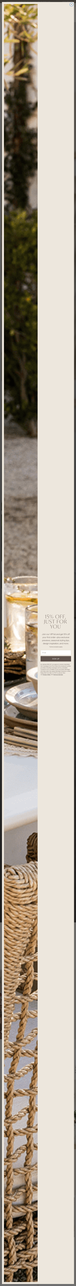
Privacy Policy (47, 674)
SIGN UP (55, 659)
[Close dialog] (71, 4)
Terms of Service (58, 674)
